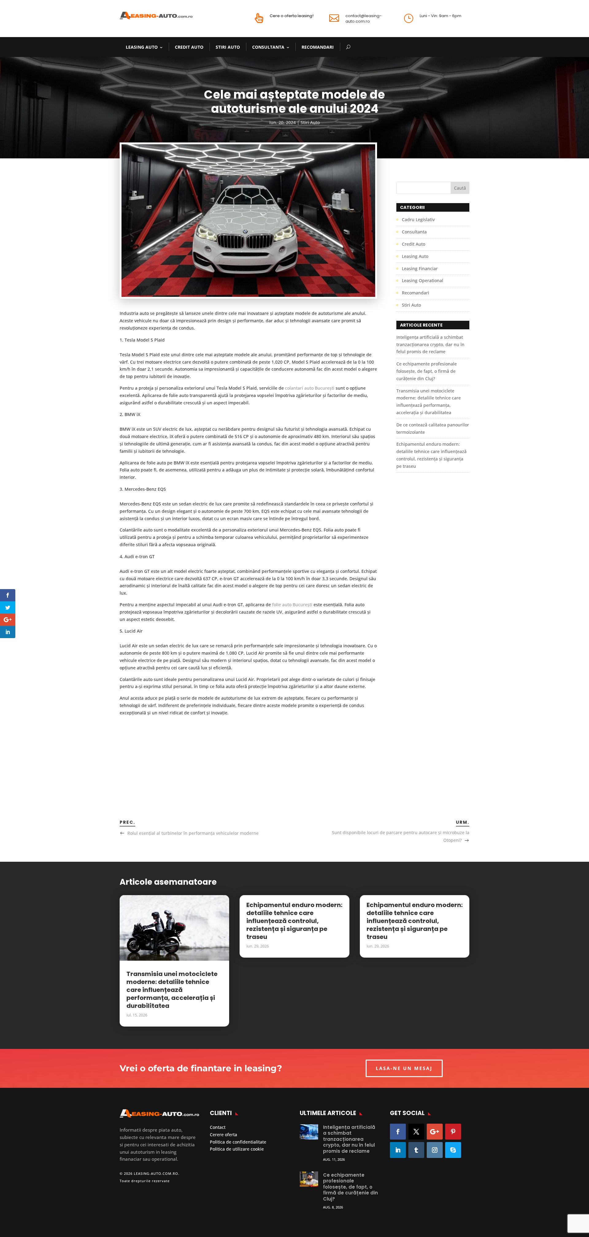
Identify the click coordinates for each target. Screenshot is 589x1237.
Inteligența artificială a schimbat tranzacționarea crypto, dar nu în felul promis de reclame (430, 344)
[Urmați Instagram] (435, 1150)
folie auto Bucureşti (292, 604)
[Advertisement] (248, 759)
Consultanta (268, 47)
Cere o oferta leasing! (292, 16)
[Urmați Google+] (435, 1132)
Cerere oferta (223, 1134)
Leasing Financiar (420, 268)
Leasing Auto (142, 47)
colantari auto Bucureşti (309, 388)
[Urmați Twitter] (416, 1132)
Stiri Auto (228, 47)
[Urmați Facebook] (398, 1132)
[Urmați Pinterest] (453, 1132)
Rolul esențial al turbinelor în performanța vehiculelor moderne (193, 833)
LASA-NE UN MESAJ (404, 1068)
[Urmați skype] (453, 1150)
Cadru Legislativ (418, 219)
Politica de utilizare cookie (237, 1149)
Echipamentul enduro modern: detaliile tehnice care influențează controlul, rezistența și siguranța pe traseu (294, 921)
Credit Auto (189, 47)
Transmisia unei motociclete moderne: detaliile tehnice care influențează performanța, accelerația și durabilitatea (172, 990)
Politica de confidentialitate (238, 1142)
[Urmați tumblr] (416, 1150)
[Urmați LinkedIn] (398, 1150)
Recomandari (318, 47)
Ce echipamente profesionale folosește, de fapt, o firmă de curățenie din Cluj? (426, 371)
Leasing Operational (422, 280)
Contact (217, 1127)
